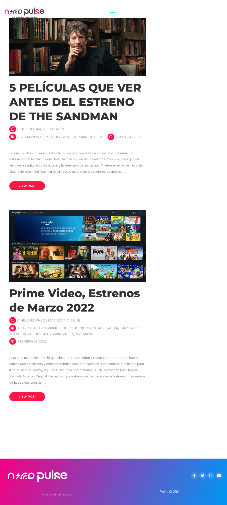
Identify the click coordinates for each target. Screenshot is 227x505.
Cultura (33, 129)
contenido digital (85, 328)
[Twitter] (202, 475)
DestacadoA (54, 320)
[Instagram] (210, 475)
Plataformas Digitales (30, 334)
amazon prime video (43, 137)
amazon (24, 328)
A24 (20, 137)
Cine (21, 129)
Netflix (95, 137)
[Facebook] (194, 475)
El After (110, 328)
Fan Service (130, 328)
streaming (84, 334)
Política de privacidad (57, 494)
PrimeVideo (63, 334)
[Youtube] (219, 475)
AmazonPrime (75, 137)
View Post (27, 185)
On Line (73, 320)
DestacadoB (54, 129)
